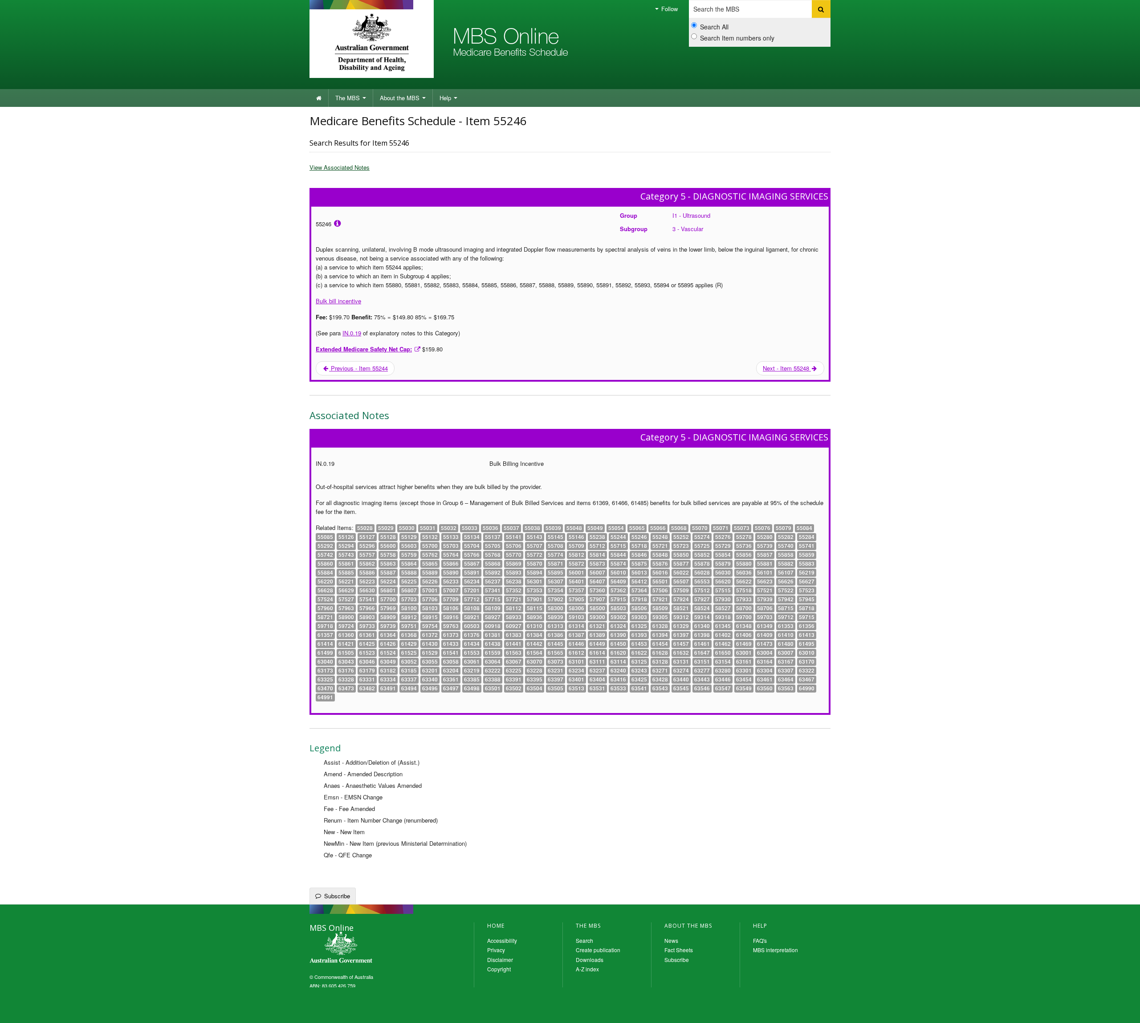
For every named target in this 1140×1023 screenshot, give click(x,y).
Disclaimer (500, 959)
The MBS (348, 98)
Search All (714, 26)
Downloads (589, 959)
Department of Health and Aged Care (371, 42)
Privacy (496, 950)
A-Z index (587, 969)
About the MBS (400, 98)
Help (446, 98)
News (671, 940)
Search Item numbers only (737, 37)
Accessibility (502, 940)
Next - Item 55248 (787, 368)
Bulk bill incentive (338, 301)
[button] (1122, 1010)
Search (584, 940)
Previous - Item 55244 (358, 368)
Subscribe (337, 896)
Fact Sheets (678, 950)
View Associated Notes (339, 167)
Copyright (499, 969)
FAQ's (760, 940)
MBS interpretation (775, 950)
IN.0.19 (351, 333)
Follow (669, 8)
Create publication (598, 950)
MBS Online (365, 948)
